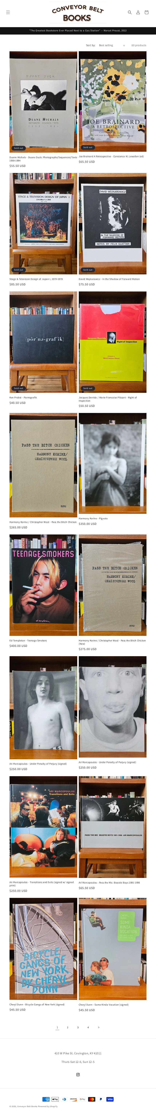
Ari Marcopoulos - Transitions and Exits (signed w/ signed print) (42, 884)
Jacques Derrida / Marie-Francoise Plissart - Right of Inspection (108, 399)
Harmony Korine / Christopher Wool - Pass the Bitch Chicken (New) (112, 642)
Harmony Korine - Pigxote (93, 518)
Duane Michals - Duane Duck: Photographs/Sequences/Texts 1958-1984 (43, 159)
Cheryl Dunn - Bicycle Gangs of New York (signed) (37, 1004)
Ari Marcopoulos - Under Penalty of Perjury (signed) (38, 763)
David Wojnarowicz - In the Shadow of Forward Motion (109, 279)
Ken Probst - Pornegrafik (23, 397)
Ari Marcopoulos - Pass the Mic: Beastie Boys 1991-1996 (109, 882)
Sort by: (90, 45)
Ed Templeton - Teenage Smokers (28, 640)
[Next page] (98, 1027)
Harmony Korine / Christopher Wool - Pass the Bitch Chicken (43, 522)
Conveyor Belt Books (27, 1106)
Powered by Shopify (48, 1106)
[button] (8, 12)
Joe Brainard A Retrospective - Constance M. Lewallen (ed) (111, 156)
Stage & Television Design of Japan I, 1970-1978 (36, 279)
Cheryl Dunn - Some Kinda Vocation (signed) (104, 1004)
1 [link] (57, 1027)
